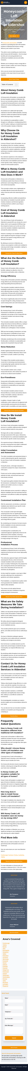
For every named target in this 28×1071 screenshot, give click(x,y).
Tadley (4, 954)
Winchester (6, 959)
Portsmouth (6, 971)
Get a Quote (13, 36)
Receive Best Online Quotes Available (14, 410)
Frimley (16, 855)
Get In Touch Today (14, 79)
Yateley (3, 857)
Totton (4, 980)
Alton (4, 948)
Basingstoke (6, 950)
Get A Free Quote (14, 932)
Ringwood (5, 986)
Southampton (6, 977)
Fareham (5, 968)
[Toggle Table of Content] (15, 84)
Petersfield (5, 955)
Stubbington (6, 975)
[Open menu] (25, 2)
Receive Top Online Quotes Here (14, 596)
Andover (5, 964)
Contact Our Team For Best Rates (14, 253)
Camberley (21, 855)
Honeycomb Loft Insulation (10, 42)
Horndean (5, 957)
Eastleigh (5, 966)
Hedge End (6, 970)
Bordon (5, 946)
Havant (4, 962)
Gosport (5, 973)
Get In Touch (14, 1047)
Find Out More (14, 716)
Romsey (5, 979)
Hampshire (6, 952)
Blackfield (5, 982)
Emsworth (5, 961)
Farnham (10, 855)
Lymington (5, 984)
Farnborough (4, 855)
